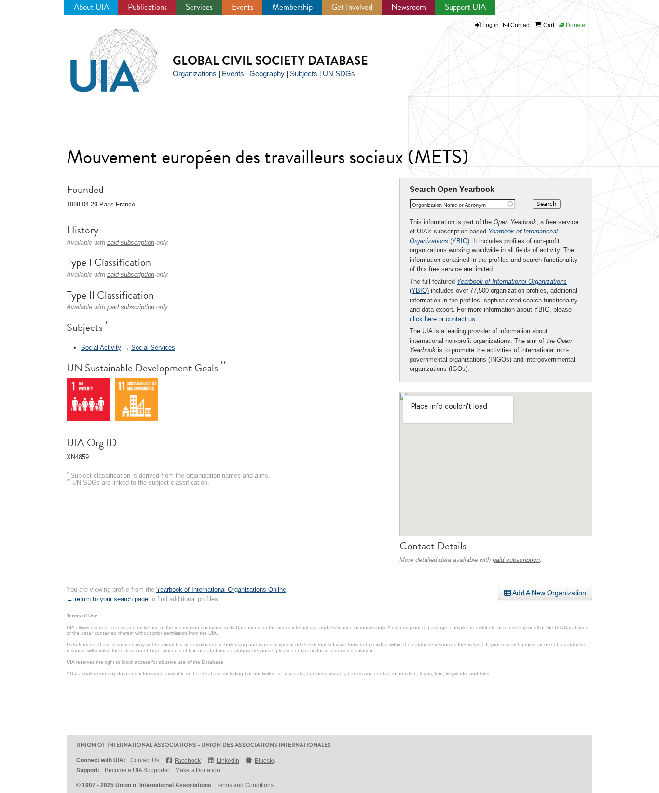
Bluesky (265, 760)
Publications (147, 7)
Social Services (153, 347)
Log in (490, 25)
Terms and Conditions (245, 785)
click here (423, 319)
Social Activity (101, 347)
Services (199, 7)
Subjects (303, 73)
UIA (103, 55)
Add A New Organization (548, 593)
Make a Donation (197, 770)
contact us (460, 319)
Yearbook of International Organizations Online (221, 589)
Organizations (195, 73)
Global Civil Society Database (270, 60)
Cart (548, 25)
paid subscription (516, 559)
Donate (574, 25)
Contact (520, 25)
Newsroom (408, 7)
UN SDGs (339, 73)
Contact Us (144, 760)
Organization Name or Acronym (449, 205)
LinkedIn (228, 760)
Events (242, 7)
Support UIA (465, 7)
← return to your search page (107, 598)
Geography (267, 73)
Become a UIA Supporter (137, 770)
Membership (292, 7)
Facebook (188, 760)
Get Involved (351, 7)
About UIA (91, 7)
